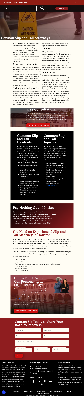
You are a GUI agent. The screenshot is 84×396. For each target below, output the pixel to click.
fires (3, 378)
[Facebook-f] (33, 381)
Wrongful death (51, 186)
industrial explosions (19, 376)
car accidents (6, 374)
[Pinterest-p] (42, 384)
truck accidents (15, 374)
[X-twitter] (44, 381)
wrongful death (15, 379)
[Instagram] (39, 381)
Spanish (77, 3)
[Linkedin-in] (50, 381)
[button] (6, 8)
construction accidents (11, 378)
